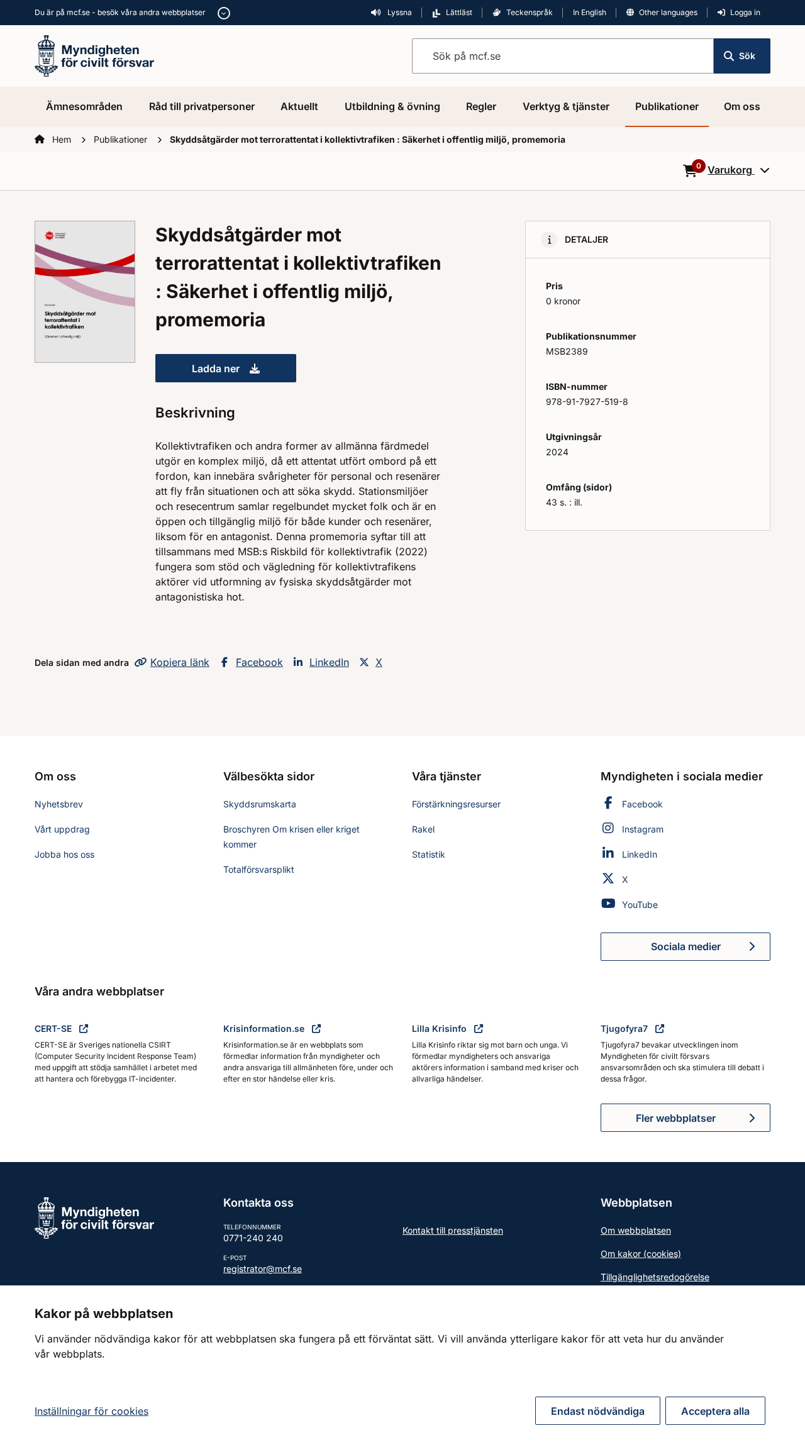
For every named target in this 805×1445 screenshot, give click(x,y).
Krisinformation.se (265, 1028)
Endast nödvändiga (598, 1411)
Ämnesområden (84, 106)
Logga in (745, 12)
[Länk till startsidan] (94, 54)
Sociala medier (710, 950)
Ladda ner (244, 372)
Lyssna (399, 12)
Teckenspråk (529, 12)
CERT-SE (54, 1028)
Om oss (742, 106)
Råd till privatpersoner (202, 106)
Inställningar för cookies (91, 1411)
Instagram (642, 829)
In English (589, 12)
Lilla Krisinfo (440, 1028)
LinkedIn (329, 662)
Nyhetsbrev (59, 804)
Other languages (668, 12)
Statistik (428, 854)
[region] (402, 1365)
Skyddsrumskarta (259, 804)
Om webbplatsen (636, 1230)
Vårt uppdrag (62, 829)
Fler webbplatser (676, 1118)
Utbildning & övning (392, 106)
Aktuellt (299, 106)
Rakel (423, 829)
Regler (481, 106)
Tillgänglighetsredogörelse (655, 1276)
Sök (747, 55)
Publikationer (667, 106)
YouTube (640, 904)
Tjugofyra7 (625, 1028)
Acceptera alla (715, 1411)
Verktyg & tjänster (566, 106)
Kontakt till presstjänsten (452, 1230)
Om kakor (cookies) (641, 1253)
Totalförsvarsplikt (258, 869)
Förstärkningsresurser (456, 804)
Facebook (259, 662)
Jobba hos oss (64, 854)
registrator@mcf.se (262, 1268)
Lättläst (459, 12)
